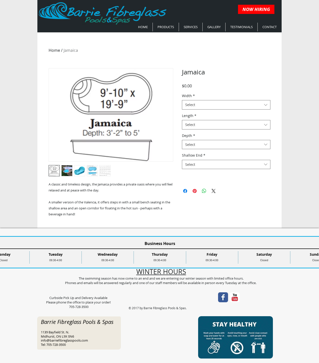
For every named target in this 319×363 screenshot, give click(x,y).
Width (188, 96)
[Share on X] (214, 191)
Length (189, 116)
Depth (188, 135)
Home (54, 50)
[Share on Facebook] (185, 191)
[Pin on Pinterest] (195, 191)
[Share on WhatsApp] (204, 191)
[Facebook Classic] (223, 297)
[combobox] (226, 105)
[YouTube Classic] (235, 297)
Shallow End (193, 155)
